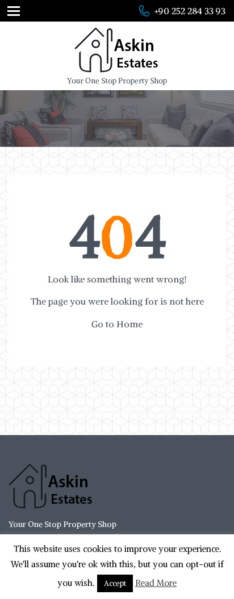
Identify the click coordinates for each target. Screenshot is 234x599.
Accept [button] (115, 583)
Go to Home (117, 324)
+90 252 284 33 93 (189, 10)
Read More (156, 582)
